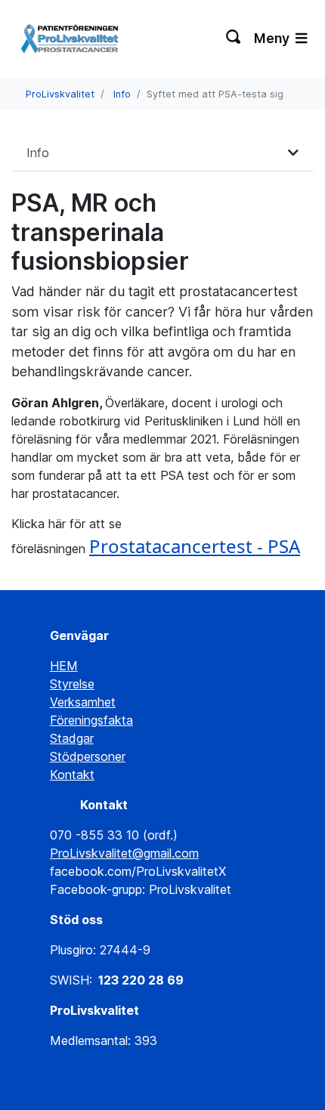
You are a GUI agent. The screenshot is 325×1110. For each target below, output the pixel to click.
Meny (273, 38)
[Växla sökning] (234, 38)
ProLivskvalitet (60, 94)
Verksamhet (83, 702)
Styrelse (72, 683)
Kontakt (72, 774)
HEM (64, 665)
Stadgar (72, 738)
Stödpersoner (87, 756)
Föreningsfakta (91, 720)
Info (122, 94)
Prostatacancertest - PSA (194, 545)
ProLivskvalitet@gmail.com (124, 853)
